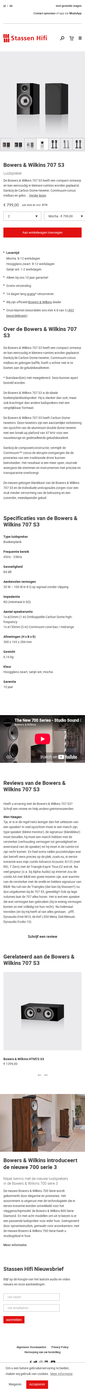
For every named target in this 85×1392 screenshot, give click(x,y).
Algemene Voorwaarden (31, 1347)
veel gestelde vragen (69, 6)
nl (4, 6)
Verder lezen (37, 195)
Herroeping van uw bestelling (42, 1352)
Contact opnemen (45, 13)
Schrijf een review (42, 936)
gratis (31, 294)
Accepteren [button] (37, 1384)
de (11, 6)
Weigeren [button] (15, 1384)
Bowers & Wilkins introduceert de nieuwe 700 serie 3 (40, 1164)
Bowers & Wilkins (40, 302)
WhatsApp (75, 13)
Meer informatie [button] (61, 1374)
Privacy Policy (59, 1347)
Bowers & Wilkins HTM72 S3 (23, 1059)
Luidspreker (12, 173)
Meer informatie (15, 1245)
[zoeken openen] (62, 38)
